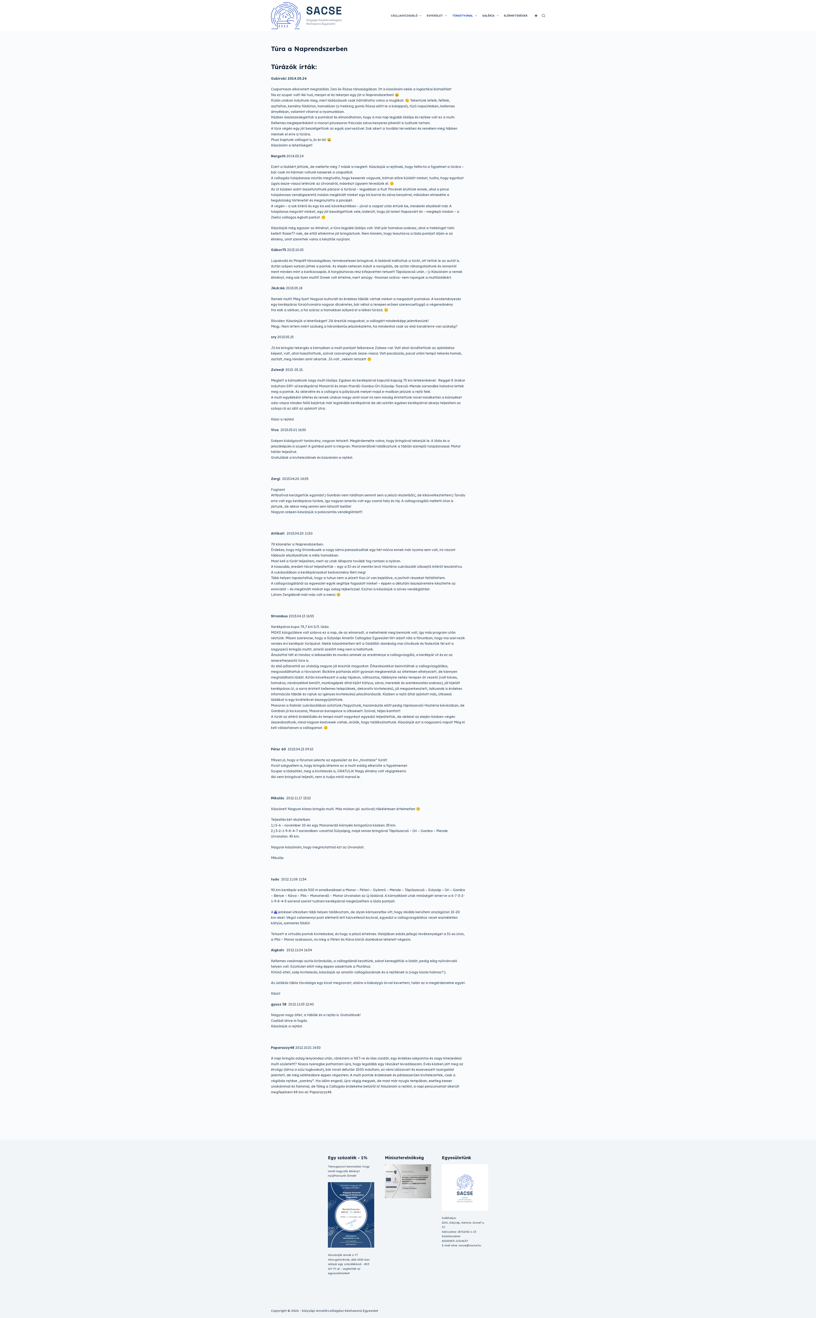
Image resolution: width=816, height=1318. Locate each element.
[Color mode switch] (536, 15)
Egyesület (435, 15)
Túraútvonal (462, 15)
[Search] (543, 15)
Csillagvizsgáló (404, 15)
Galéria (488, 15)
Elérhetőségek (516, 15)
